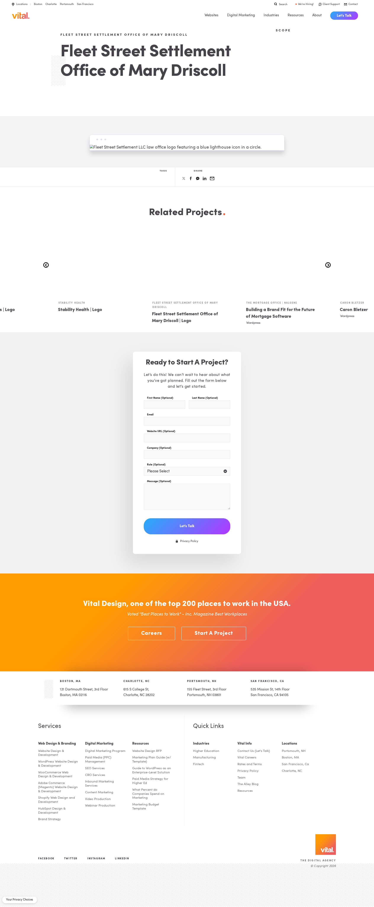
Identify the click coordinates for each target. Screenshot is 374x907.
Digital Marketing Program (105, 751)
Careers (151, 633)
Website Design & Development (51, 753)
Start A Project (214, 633)
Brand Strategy (49, 819)
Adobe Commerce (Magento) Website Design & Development (58, 787)
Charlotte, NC (136, 681)
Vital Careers (246, 757)
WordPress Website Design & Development (58, 764)
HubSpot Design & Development (52, 811)
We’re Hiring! (306, 4)
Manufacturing (204, 757)
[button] (328, 265)
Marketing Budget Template (145, 806)
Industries (271, 15)
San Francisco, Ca (295, 764)
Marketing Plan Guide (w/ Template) (151, 759)
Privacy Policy (248, 771)
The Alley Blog (247, 784)
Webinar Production (100, 805)
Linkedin (122, 858)
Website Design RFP (147, 751)
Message (159, 481)
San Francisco (85, 4)
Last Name (205, 398)
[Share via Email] (212, 178)
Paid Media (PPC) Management (98, 759)
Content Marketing (99, 792)
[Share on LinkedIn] (204, 178)
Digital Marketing (241, 15)
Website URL (161, 431)
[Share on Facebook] (190, 178)
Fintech (198, 764)
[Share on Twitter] (183, 178)
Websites (211, 15)
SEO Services (95, 768)
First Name (160, 398)
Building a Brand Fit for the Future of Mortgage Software (280, 313)
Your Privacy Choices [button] (19, 899)
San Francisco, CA (267, 681)
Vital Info (244, 743)
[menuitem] (344, 15)
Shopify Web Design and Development (56, 800)
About (317, 15)
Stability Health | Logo (80, 310)
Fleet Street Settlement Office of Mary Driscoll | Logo (185, 317)
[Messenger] (197, 178)
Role (156, 464)
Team (241, 777)
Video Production (98, 799)
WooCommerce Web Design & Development (55, 774)
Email (150, 414)
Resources (296, 15)
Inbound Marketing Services (99, 783)
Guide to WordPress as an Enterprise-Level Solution (151, 770)
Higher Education (206, 751)
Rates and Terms (249, 764)
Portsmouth (67, 4)
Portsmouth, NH (202, 681)
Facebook (46, 858)
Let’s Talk (344, 16)
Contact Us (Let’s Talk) (253, 751)
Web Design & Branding (57, 743)
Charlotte (51, 4)
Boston (38, 4)
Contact (353, 4)
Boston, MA (70, 681)
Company (159, 448)
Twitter (70, 858)
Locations (21, 4)
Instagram (96, 858)
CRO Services (95, 775)
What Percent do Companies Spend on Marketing (148, 794)
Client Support (331, 4)
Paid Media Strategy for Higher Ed (150, 781)
